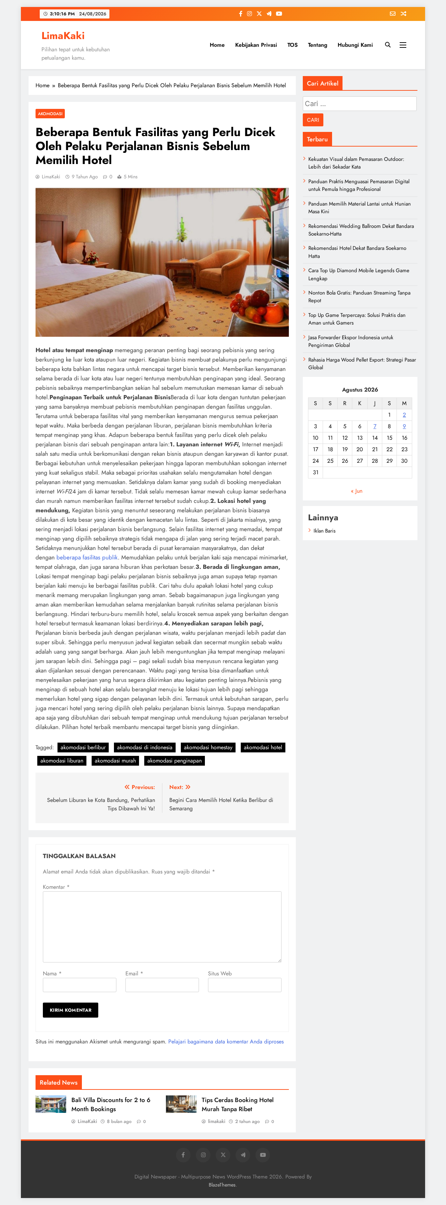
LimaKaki (63, 35)
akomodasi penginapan (174, 761)
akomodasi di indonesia (144, 747)
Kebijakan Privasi (256, 45)
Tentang (317, 45)
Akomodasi (50, 114)
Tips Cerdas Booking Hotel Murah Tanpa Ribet (238, 1104)
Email (134, 973)
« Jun (356, 491)
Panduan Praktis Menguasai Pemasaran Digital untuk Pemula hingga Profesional (358, 185)
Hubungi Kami (355, 45)
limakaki (216, 1121)
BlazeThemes (222, 1184)
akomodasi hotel (263, 747)
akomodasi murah (115, 761)
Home (217, 45)
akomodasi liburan (61, 761)
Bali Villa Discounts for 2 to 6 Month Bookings (111, 1104)
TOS (292, 45)
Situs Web (220, 973)
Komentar (56, 887)
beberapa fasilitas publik (87, 557)
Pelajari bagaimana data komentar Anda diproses (226, 1041)
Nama (52, 973)
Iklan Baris (325, 531)
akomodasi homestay (208, 747)
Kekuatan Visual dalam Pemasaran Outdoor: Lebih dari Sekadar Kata (356, 163)
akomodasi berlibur (83, 747)
